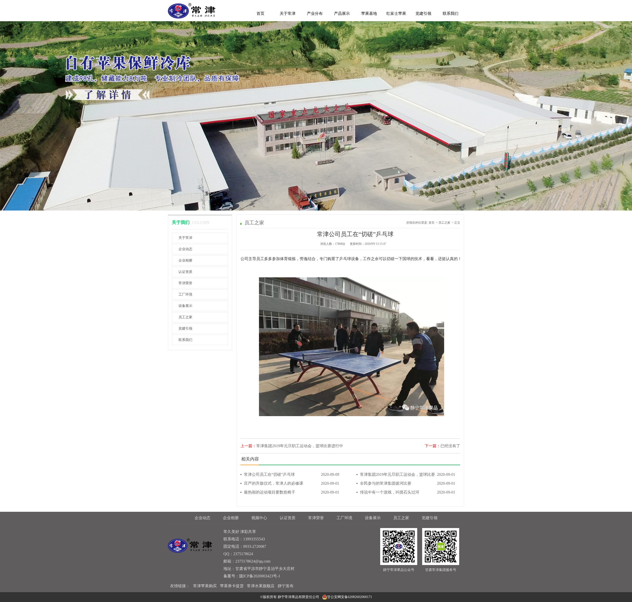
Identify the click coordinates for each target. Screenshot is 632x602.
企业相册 (185, 260)
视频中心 (259, 518)
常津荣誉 (185, 283)
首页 (260, 13)
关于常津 (288, 13)
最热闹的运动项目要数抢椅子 (291, 492)
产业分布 (315, 13)
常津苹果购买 (205, 586)
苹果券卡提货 (232, 586)
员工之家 (185, 317)
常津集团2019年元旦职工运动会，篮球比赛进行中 (299, 446)
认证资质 (185, 272)
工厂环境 (185, 294)
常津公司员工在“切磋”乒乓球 (291, 474)
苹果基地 (369, 13)
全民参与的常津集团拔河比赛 (407, 483)
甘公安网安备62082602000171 (349, 597)
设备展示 (185, 306)
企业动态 (185, 249)
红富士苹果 (396, 13)
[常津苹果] (192, 10)
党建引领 (423, 13)
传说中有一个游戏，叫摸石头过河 (407, 492)
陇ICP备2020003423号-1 (259, 576)
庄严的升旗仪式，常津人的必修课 (291, 483)
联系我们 (450, 13)
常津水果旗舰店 (261, 586)
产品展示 (342, 13)
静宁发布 (286, 586)
